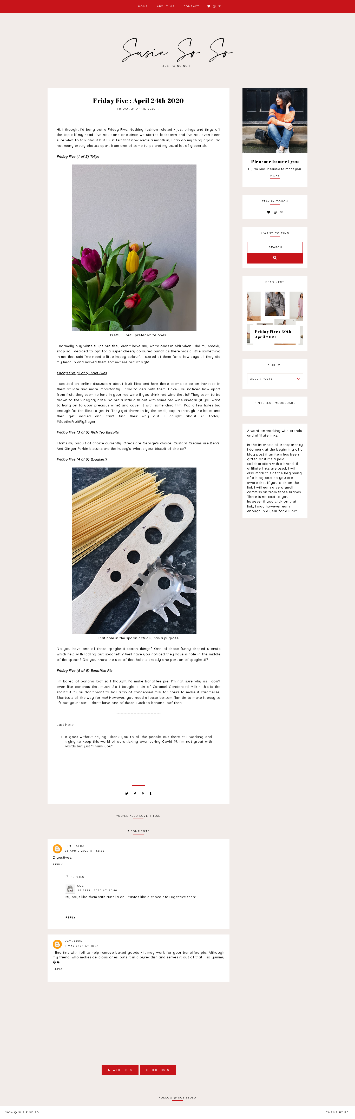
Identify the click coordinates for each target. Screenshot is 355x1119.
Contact (192, 6)
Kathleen (74, 941)
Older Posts (157, 1070)
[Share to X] (127, 793)
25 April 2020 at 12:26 (84, 850)
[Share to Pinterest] (143, 793)
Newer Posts (120, 1070)
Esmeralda (74, 846)
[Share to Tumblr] (151, 793)
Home (143, 6)
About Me (166, 6)
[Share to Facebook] (135, 793)
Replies (77, 877)
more (275, 175)
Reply (58, 864)
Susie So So (28, 1112)
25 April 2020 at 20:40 (97, 890)
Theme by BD (337, 1112)
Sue (80, 885)
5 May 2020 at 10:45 (82, 946)
